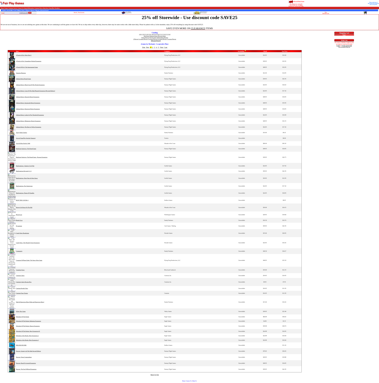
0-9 (169, 34)
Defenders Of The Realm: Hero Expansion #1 (28, 331)
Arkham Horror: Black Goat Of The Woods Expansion (30, 85)
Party (23, 10)
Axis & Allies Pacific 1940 (23, 143)
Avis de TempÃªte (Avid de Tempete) (26, 138)
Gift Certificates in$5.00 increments (203, 12)
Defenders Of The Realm (22, 316)
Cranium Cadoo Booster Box (23, 282)
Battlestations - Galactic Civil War (25, 166)
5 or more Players (171, 39)
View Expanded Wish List (344, 47)
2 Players (27, 10)
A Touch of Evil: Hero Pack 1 (23, 55)
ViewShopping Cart (325, 13)
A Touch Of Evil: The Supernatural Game (27, 67)
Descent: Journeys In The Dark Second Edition (28, 351)
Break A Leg (19, 220)
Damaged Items (153, 36)
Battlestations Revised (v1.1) (23, 171)
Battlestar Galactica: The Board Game (26, 148)
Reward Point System (299, 1)
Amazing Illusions (21, 73)
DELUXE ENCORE (21, 345)
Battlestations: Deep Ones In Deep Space (27, 178)
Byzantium (19, 226)
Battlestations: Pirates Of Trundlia (25, 193)
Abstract (32, 10)
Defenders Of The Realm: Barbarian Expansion (28, 321)
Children (19, 10)
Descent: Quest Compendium (24, 357)
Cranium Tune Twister (22, 293)
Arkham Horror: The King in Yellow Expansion (28, 127)
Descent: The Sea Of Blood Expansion (26, 369)
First (143, 47)
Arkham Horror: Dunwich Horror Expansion (27, 97)
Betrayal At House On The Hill (24, 207)
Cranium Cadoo (20, 275)
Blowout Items (162, 36)
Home (2, 8)
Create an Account (347, 45)
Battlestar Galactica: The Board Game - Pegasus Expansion (31, 157)
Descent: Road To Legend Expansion (26, 363)
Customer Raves (38, 8)
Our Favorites (153, 37)
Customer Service (13, 8)
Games (6, 8)
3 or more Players (152, 39)
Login (338, 45)
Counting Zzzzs (20, 270)
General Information (29, 8)
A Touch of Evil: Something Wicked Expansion (28, 61)
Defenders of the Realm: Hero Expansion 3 (27, 340)
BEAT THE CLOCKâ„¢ (22, 200)
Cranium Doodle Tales (22, 288)
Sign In (75, 12)
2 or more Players (143, 39)
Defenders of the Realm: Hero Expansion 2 (27, 335)
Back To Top (155, 375)
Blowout (37, 10)
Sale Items (146, 36)
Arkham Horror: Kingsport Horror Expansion (28, 109)
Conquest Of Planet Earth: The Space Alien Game (29, 260)
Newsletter (57, 8)
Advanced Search (44, 10)
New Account (81, 12)
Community (19, 251)
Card (15, 10)
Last (165, 47)
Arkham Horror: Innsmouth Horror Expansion (28, 103)
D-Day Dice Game (21, 311)
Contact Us (20, 8)
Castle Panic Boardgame (22, 233)
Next (162, 47)
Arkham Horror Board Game (23, 79)
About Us (194, 381)
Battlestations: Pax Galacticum (24, 186)
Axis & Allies (10, 10)
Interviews (45, 8)
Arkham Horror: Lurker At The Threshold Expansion (30, 115)
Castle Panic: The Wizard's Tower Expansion (28, 242)
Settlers (4, 10)
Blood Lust (19, 214)
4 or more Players (162, 39)
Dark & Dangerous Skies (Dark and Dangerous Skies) (30, 302)
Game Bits (51, 8)
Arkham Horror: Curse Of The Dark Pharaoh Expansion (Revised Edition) (35, 91)
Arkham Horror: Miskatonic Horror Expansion (28, 121)
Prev (148, 47)
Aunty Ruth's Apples (21, 132)
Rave (301, 5)
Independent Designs (162, 37)
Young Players (145, 37)
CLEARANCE (198, 28)
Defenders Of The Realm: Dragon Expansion (28, 326)
